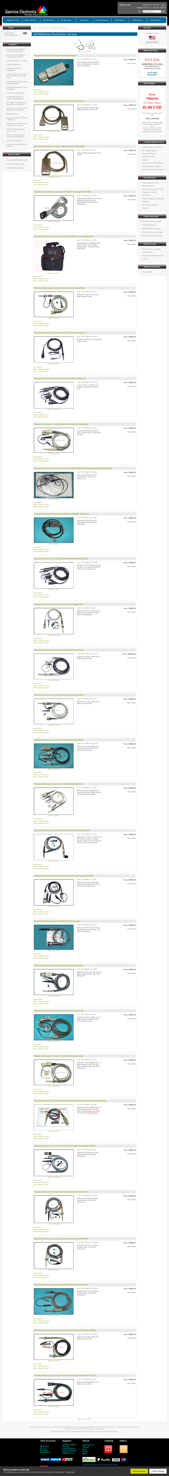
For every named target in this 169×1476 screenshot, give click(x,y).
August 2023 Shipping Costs (17, 160)
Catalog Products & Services (152, 147)
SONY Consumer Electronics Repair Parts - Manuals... (17, 124)
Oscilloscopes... (67, 20)
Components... (155, 20)
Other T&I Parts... (31, 20)
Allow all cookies (139, 1471)
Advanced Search (10, 35)
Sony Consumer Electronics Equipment (17, 119)
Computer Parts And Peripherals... (14, 69)
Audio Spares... (138, 20)
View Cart (156, 5)
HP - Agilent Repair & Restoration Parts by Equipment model (149, 153)
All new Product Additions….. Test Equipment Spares (17, 56)
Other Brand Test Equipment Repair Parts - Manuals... (17, 109)
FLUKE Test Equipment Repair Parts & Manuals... (16, 98)
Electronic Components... (16, 93)
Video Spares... (120, 20)
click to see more (53, 86)
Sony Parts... (84, 20)
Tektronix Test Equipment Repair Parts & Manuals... (16, 136)
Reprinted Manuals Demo (151, 229)
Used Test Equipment (14, 141)
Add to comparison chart (41, 92)
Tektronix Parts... (49, 20)
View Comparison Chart (40, 94)
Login (163, 5)
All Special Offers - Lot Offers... (17, 61)
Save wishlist (37, 89)
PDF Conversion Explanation (152, 232)
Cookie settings (158, 1471)
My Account (147, 5)
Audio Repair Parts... (14, 65)
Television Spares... (102, 20)
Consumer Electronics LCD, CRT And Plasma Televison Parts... (17, 76)
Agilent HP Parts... (13, 20)
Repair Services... (13, 114)
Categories (42, 26)
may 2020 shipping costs (16, 164)
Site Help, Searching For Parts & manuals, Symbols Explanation (153, 192)
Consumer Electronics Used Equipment (17, 88)
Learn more (70, 1472)
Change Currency (152, 33)
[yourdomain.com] (27, 9)
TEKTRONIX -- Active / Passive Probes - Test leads (64, 29)
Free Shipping (147, 272)
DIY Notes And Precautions (151, 221)
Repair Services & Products (152, 236)
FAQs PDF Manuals (149, 225)
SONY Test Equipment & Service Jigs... (15, 130)
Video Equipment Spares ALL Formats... (17, 145)
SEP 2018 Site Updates (15, 168)
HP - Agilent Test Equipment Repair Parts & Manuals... (17, 103)
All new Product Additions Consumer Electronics (16, 50)
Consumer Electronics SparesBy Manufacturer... (17, 82)
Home (35, 26)
